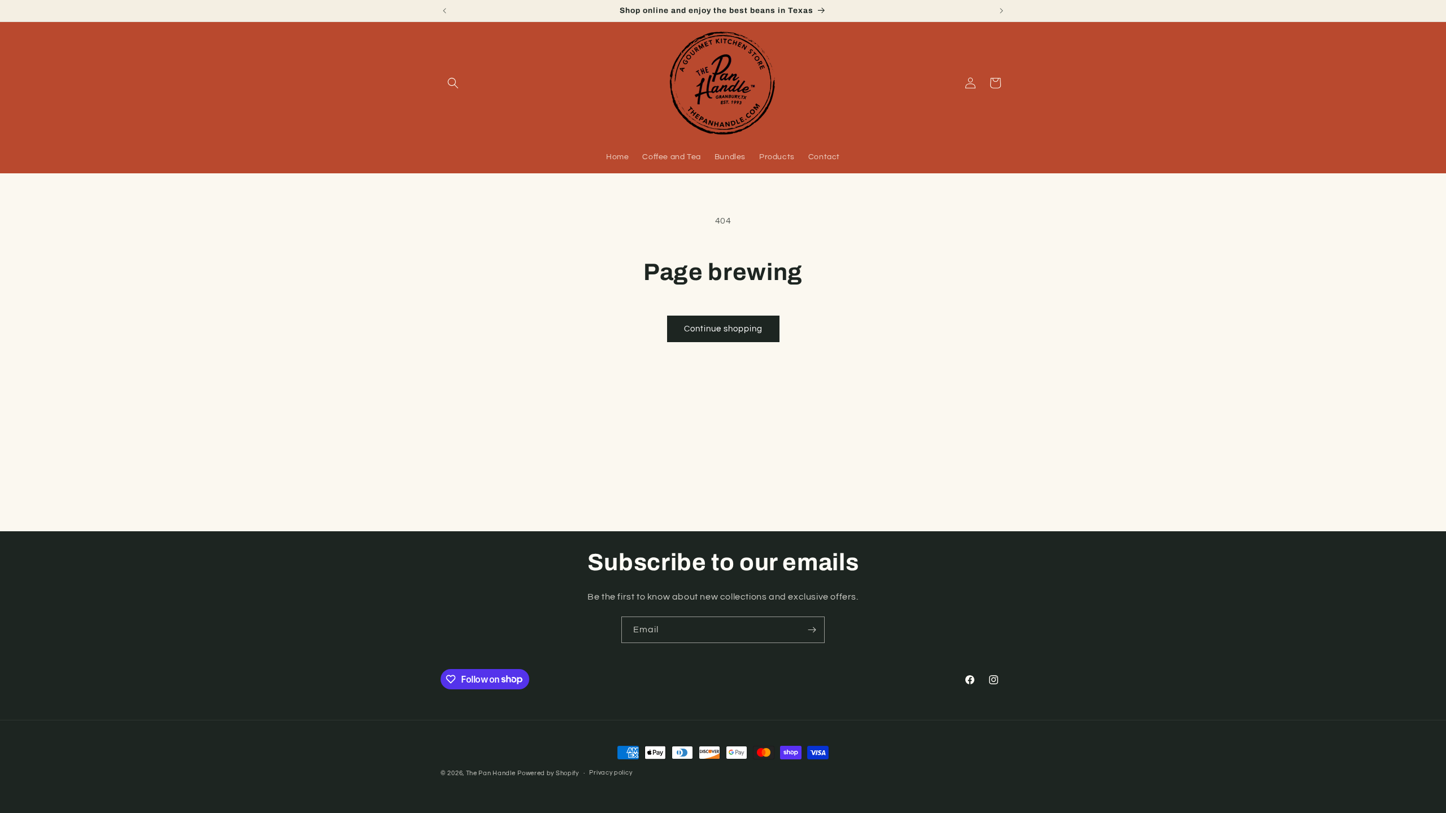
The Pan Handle (491, 773)
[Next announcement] (1001, 10)
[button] (453, 83)
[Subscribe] (811, 630)
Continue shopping (723, 329)
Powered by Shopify (548, 773)
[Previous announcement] (444, 10)
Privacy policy (610, 773)
